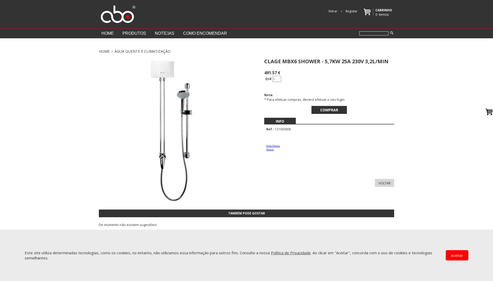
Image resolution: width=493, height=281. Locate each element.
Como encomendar (205, 33)
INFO (280, 121)
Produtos (134, 33)
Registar (351, 11)
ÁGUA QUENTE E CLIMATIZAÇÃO (142, 51)
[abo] (117, 13)
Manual (270, 149)
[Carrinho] (489, 112)
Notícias (164, 33)
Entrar (333, 11)
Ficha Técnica (273, 146)
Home (107, 33)
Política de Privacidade (291, 252)
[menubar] (280, 121)
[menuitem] (280, 121)
